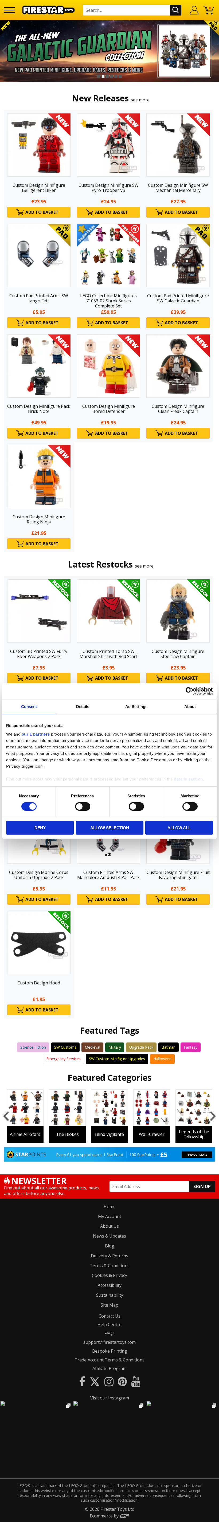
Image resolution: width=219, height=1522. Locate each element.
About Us (109, 1226)
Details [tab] (82, 706)
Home (110, 1206)
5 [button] (116, 76)
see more (140, 100)
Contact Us (109, 1316)
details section (188, 779)
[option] (109, 51)
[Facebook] (82, 1381)
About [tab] (190, 706)
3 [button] (107, 76)
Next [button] (214, 51)
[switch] (82, 806)
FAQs (109, 1333)
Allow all (179, 827)
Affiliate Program (109, 1368)
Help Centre (109, 1324)
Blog (109, 1246)
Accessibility (110, 1285)
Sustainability (109, 1295)
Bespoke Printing (109, 1351)
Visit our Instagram (109, 1398)
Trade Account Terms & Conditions (109, 1360)
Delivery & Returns (109, 1256)
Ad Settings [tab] (136, 706)
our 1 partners (36, 734)
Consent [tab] (29, 706)
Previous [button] (4, 51)
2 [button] (103, 76)
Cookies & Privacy (109, 1275)
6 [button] (120, 76)
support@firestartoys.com (109, 1342)
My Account (109, 1216)
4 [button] (111, 76)
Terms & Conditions (110, 1266)
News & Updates (109, 1236)
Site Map (109, 1305)
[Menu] (9, 10)
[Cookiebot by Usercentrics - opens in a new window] (189, 691)
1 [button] (98, 76)
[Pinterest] (122, 1381)
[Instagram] (109, 1381)
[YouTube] (135, 1381)
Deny (40, 827)
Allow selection (109, 827)
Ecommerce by (105, 1516)
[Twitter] (94, 1381)
